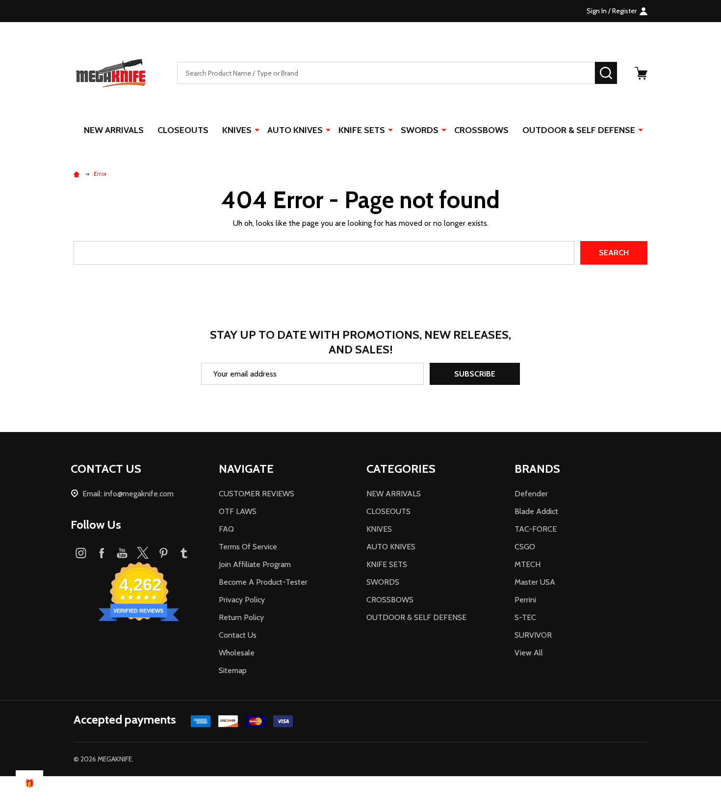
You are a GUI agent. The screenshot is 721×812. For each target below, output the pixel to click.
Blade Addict (536, 511)
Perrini (525, 599)
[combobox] (386, 73)
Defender (531, 493)
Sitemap (233, 670)
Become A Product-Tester (263, 582)
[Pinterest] (163, 553)
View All (529, 652)
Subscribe (474, 374)
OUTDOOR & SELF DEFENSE (578, 130)
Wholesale (237, 652)
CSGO (525, 546)
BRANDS (537, 468)
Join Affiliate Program (255, 564)
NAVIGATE (246, 468)
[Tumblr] (184, 553)
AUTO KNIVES (295, 130)
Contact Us (238, 635)
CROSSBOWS (481, 130)
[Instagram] (81, 553)
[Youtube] (122, 553)
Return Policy (241, 617)
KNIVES (237, 130)
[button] (360, 794)
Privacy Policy (242, 599)
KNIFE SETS (361, 130)
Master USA (535, 582)
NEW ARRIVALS (114, 130)
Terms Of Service (248, 546)
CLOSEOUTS (182, 130)
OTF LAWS (238, 511)
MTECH (528, 564)
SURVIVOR (533, 635)
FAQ (226, 529)
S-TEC (525, 617)
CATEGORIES (401, 468)
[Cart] (641, 73)
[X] (142, 553)
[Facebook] (101, 553)
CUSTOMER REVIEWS (256, 493)
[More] (257, 129)
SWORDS (419, 130)
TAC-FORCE (536, 529)
